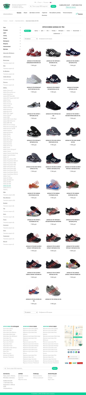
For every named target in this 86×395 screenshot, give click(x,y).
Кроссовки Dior (7, 349)
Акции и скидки (52, 376)
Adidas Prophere (7, 130)
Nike (4, 192)
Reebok (5, 203)
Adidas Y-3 (6, 157)
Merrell (5, 241)
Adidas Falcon (6, 100)
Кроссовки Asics (7, 344)
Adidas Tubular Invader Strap (10, 153)
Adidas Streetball (7, 142)
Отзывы (50, 377)
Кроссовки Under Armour (10, 347)
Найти (53, 6)
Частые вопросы (67, 12)
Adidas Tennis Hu (7, 145)
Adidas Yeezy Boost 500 (9, 168)
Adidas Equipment (8, 94)
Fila (4, 208)
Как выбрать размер (55, 12)
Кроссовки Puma (7, 345)
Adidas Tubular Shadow (9, 155)
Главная (5, 21)
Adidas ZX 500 (7, 182)
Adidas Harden (7, 105)
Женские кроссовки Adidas (50, 328)
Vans (4, 230)
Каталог (19, 12)
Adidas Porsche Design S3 (10, 126)
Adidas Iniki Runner (8, 107)
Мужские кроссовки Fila (29, 342)
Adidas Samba (6, 134)
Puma (4, 219)
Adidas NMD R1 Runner (9, 121)
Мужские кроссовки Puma (30, 349)
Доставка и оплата (35, 12)
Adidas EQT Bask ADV (9, 96)
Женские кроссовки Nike (50, 330)
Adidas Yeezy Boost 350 (9, 159)
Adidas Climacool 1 (8, 90)
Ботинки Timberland (8, 357)
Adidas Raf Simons (8, 132)
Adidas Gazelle (7, 102)
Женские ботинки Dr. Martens (51, 361)
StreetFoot (6, 6)
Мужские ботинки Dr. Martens (31, 361)
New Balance (6, 197)
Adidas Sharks (6, 136)
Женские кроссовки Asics (50, 347)
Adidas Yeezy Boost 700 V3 (10, 174)
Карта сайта (51, 379)
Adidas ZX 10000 (7, 178)
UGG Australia (7, 56)
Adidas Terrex (6, 147)
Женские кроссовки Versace (50, 344)
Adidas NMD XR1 (7, 123)
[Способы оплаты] (74, 363)
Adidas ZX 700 (7, 183)
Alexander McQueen (8, 53)
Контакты (44, 15)
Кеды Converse (7, 353)
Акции (25, 12)
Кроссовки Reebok (8, 342)
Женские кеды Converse (49, 359)
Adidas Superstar (7, 144)
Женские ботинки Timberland (51, 363)
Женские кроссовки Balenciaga (51, 336)
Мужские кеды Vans (28, 357)
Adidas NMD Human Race (10, 119)
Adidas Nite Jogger (8, 113)
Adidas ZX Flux (7, 187)
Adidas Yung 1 (6, 176)
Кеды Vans (6, 351)
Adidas (5, 87)
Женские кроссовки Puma (50, 349)
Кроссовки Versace (8, 340)
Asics (4, 214)
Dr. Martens (6, 71)
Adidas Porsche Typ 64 (9, 128)
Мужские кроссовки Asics (30, 347)
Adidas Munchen (7, 111)
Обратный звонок (71, 7)
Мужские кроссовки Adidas (30, 328)
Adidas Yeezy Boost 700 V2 (10, 172)
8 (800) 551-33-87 (65, 5)
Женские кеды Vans (48, 357)
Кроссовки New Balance (9, 332)
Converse (5, 225)
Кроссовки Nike (7, 330)
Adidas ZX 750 (7, 185)
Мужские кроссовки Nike (30, 330)
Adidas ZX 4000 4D (8, 180)
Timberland (6, 236)
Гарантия (44, 12)
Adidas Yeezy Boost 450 (9, 164)
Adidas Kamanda (7, 109)
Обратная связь (22, 379)
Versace (5, 82)
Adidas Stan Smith (8, 140)
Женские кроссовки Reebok (50, 345)
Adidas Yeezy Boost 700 (9, 170)
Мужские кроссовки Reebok (30, 345)
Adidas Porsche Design (9, 124)
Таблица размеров (38, 377)
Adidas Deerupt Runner (9, 92)
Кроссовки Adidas (19, 21)
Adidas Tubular (7, 151)
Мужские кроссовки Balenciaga (31, 336)
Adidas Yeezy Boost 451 (9, 166)
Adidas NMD (6, 117)
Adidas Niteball (7, 115)
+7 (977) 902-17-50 (76, 5)
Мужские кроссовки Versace (30, 344)
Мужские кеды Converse (29, 359)
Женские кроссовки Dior (49, 355)
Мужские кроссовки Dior (30, 355)
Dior (4, 66)
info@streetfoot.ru (8, 14)
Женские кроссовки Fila (49, 342)
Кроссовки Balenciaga (9, 334)
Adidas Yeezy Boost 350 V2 (10, 161)
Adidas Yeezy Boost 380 (9, 163)
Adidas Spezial (7, 138)
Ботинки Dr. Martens (8, 355)
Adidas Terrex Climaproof (9, 149)
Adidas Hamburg (7, 104)
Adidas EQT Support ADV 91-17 (11, 98)
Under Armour (7, 76)
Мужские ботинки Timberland (31, 363)
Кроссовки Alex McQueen (10, 336)
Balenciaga (6, 60)
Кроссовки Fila (7, 338)
